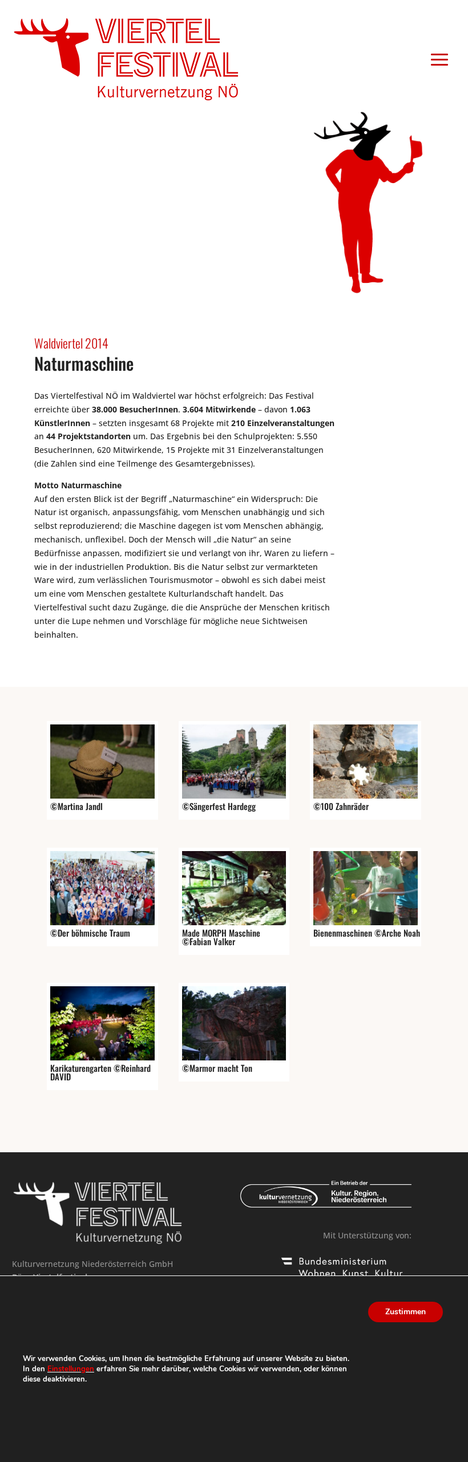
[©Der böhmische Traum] (102, 922)
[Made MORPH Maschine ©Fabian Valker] (234, 922)
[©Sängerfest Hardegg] (234, 795)
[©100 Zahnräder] (365, 795)
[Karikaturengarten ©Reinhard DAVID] (102, 1057)
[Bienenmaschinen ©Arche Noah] (365, 922)
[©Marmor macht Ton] (234, 1057)
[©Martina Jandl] (102, 795)
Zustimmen (405, 1311)
